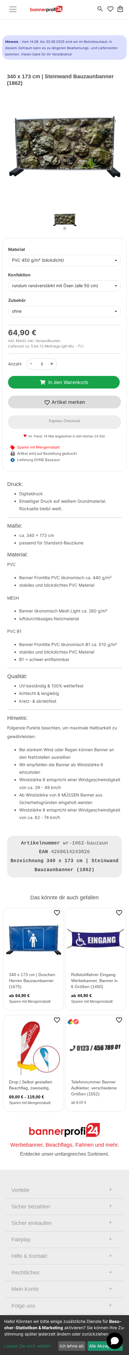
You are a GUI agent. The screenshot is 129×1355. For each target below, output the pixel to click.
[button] (15, 152)
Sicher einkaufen (31, 1223)
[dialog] (64, 1335)
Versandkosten (47, 340)
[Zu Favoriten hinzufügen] (57, 912)
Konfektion (19, 274)
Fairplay (21, 1240)
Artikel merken (67, 402)
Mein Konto (25, 1289)
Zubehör (17, 300)
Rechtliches (25, 1273)
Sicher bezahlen (30, 1207)
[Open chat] (114, 1341)
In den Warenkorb (68, 382)
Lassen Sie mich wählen (27, 1345)
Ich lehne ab (72, 1345)
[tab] (64, 1190)
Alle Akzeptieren (105, 1345)
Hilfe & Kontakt (29, 1256)
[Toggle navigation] (13, 9)
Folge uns (23, 1306)
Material (16, 249)
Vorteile (20, 1190)
